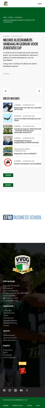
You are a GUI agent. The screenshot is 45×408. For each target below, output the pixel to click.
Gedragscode (8, 318)
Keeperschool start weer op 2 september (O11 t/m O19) (28, 108)
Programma (7, 350)
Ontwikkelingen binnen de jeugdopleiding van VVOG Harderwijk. (26, 141)
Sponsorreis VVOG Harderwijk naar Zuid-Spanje (27, 119)
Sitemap (5, 405)
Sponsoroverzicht (10, 338)
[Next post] (39, 91)
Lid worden (7, 310)
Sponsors (17, 116)
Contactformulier (11, 301)
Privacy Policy (18, 405)
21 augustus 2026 (29, 116)
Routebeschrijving (10, 323)
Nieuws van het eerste (22, 149)
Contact (6, 325)
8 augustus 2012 (17, 36)
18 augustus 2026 (20, 151)
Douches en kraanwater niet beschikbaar (28, 163)
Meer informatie (9, 340)
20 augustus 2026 (29, 126)
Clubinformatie (8, 313)
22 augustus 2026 (29, 105)
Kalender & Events (10, 320)
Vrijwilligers (7, 355)
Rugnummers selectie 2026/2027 (25, 153)
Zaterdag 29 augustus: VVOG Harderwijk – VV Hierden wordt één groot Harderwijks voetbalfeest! (27, 131)
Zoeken (29, 405)
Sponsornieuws (9, 335)
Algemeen (18, 17)
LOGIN (38, 405)
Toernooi (6, 74)
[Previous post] (6, 91)
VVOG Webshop (9, 357)
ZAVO (5, 352)
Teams (5, 315)
